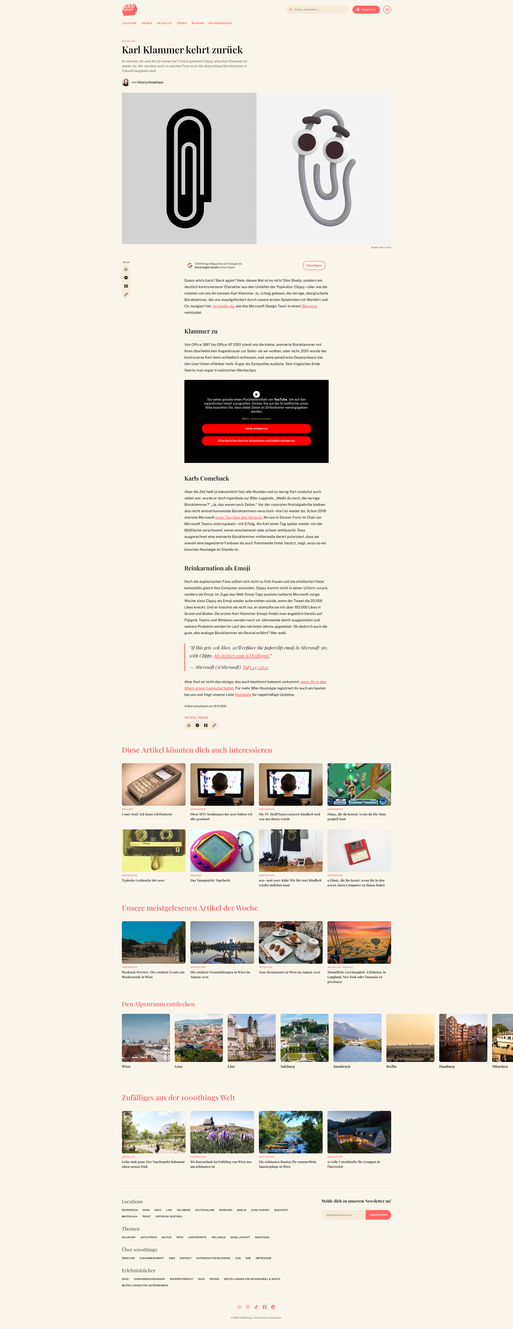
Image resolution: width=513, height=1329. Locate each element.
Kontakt (185, 1258)
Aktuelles (128, 41)
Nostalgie (243, 694)
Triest (146, 1216)
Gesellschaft (240, 1237)
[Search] (289, 10)
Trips (180, 1237)
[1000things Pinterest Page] (273, 1307)
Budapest (281, 1210)
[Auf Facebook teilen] (126, 286)
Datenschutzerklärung (213, 1258)
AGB (238, 1258)
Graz (157, 1210)
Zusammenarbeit (151, 1258)
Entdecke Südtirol (169, 1216)
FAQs (201, 1279)
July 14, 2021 (255, 667)
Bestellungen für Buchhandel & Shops (252, 1279)
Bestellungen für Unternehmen (145, 1285)
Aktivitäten (148, 1237)
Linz (169, 1210)
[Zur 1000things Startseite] (129, 9)
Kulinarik (129, 1237)
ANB (248, 1258)
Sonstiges (262, 1237)
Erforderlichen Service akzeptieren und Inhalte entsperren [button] (256, 440)
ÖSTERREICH (130, 1210)
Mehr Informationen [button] (256, 419)
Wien (146, 1210)
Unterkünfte (197, 1237)
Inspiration (198, 809)
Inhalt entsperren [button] (256, 428)
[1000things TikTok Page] (256, 1307)
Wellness (218, 1237)
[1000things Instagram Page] (248, 1307)
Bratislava (129, 1216)
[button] (126, 294)
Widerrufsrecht (181, 1279)
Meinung (127, 809)
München (225, 1210)
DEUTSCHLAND (204, 1210)
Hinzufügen (314, 265)
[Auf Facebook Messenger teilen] (126, 277)
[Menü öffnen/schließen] (387, 10)
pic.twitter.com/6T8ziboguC (242, 656)
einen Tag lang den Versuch (238, 517)
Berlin (241, 1210)
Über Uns (128, 1258)
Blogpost (309, 306)
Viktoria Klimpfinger (150, 82)
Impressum (263, 1258)
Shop (125, 1279)
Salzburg (184, 1210)
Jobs (172, 1258)
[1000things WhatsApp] (239, 1307)
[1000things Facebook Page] (265, 1307)
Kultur (166, 1237)
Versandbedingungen (149, 1279)
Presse (214, 1279)
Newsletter (368, 9)
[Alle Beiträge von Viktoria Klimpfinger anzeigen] (126, 82)
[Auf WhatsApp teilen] (126, 269)
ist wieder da (223, 306)
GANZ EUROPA (260, 1210)
